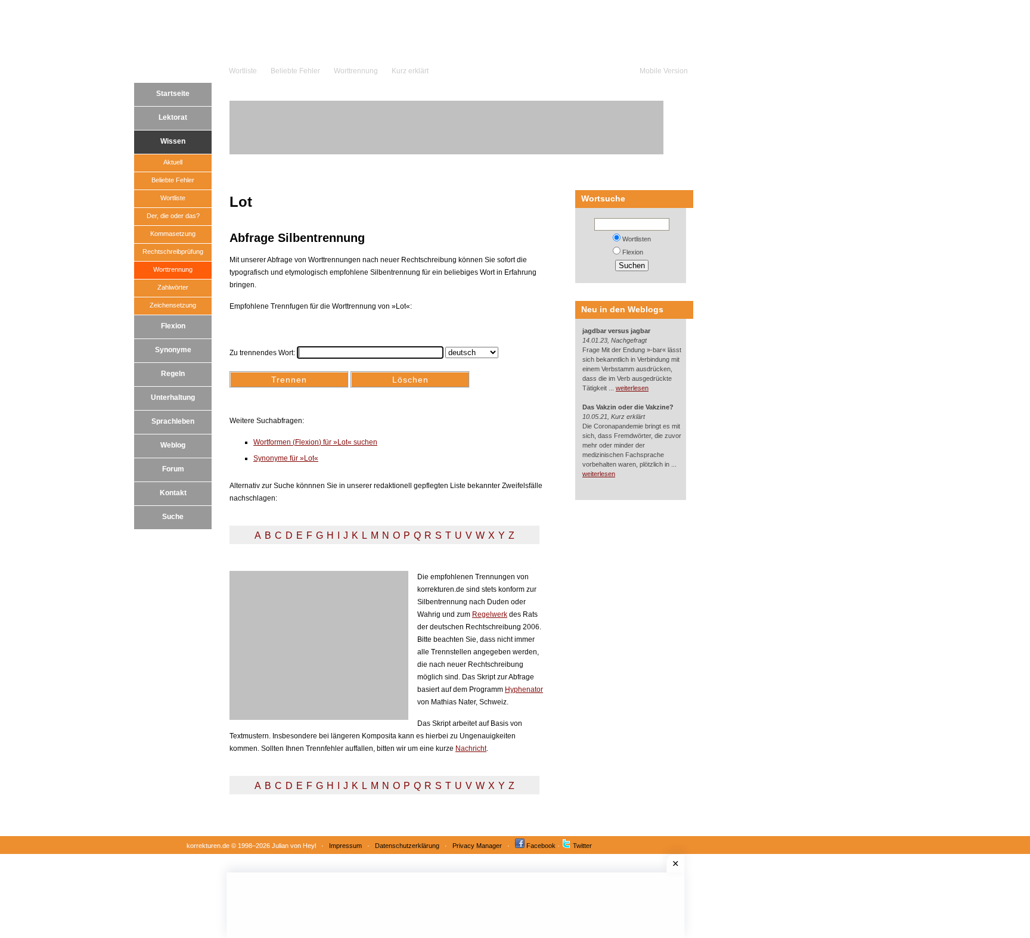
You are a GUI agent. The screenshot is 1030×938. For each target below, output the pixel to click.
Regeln (173, 373)
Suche (173, 517)
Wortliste (243, 71)
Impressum (345, 845)
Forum (173, 469)
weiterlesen (632, 388)
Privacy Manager (477, 845)
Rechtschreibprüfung (172, 251)
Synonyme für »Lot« (285, 458)
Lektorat (173, 117)
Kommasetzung (173, 233)
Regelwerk (489, 614)
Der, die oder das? (173, 215)
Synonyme (173, 350)
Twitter (582, 845)
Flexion (173, 326)
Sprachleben (172, 421)
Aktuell (172, 162)
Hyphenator (524, 689)
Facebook (541, 845)
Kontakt (173, 493)
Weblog (172, 445)
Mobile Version (664, 71)
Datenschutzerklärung (407, 845)
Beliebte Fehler (295, 71)
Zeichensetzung (173, 305)
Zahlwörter (172, 287)
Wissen (172, 141)
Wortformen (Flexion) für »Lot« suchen (315, 442)
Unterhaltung (173, 397)
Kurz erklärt (410, 71)
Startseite (173, 93)
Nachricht (470, 748)
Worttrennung (356, 71)
